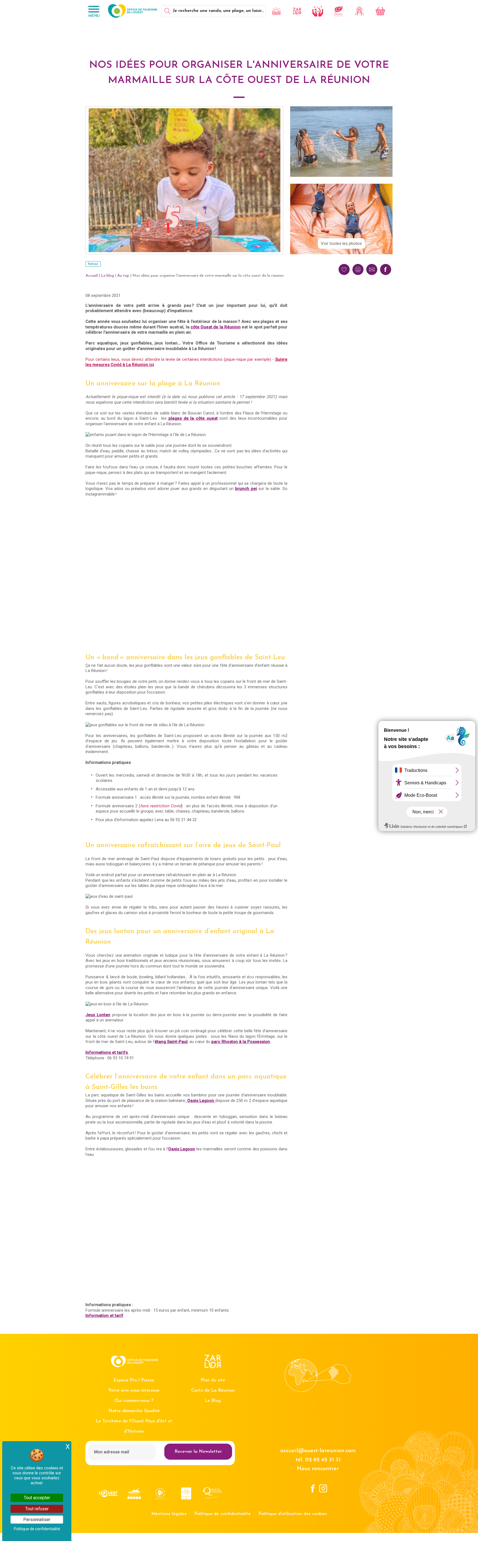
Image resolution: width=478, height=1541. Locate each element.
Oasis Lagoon (200, 1100)
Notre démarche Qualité (134, 1411)
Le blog (107, 276)
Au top (123, 276)
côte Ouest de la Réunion (216, 327)
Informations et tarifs (107, 1052)
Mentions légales (168, 1514)
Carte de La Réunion (213, 1390)
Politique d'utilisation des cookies (292, 1514)
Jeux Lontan (97, 1014)
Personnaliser (36, 1519)
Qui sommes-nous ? (134, 1401)
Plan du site (213, 1380)
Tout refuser (37, 1508)
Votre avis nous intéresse (134, 1390)
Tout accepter (37, 1497)
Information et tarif (104, 1315)
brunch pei (246, 488)
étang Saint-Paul (171, 1041)
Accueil (91, 276)
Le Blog (213, 1401)
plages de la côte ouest (193, 418)
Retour (93, 264)
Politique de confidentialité (222, 1514)
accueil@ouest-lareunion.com (318, 1451)
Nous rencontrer (318, 1469)
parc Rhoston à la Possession (240, 1041)
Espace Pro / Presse (133, 1380)
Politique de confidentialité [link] (37, 1529)
